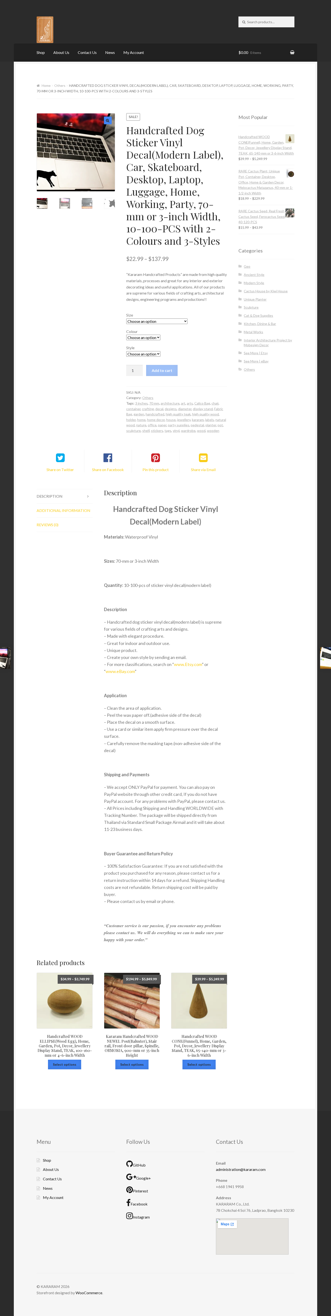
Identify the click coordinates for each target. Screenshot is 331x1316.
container (133, 409)
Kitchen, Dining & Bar (260, 324)
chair (215, 403)
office (152, 425)
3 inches (141, 403)
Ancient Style (254, 275)
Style (130, 347)
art (183, 403)
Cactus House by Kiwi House (266, 291)
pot (220, 425)
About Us (61, 52)
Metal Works (253, 332)
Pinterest (140, 1191)
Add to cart (162, 370)
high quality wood (205, 414)
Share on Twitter (60, 469)
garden (139, 414)
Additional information (63, 510)
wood (201, 431)
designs (171, 409)
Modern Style (254, 283)
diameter (184, 409)
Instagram (141, 1217)
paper (162, 425)
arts (190, 403)
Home (46, 85)
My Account (133, 52)
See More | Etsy (256, 353)
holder (131, 420)
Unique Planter (255, 299)
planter (210, 425)
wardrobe (188, 431)
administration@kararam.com (241, 1169)
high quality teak (178, 414)
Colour (132, 331)
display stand (203, 409)
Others (59, 85)
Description (50, 496)
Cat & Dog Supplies (258, 315)
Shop (41, 52)
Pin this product (155, 469)
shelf (146, 431)
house (171, 420)
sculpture (133, 431)
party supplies (178, 425)
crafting (148, 409)
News (110, 52)
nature (141, 425)
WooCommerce (89, 1292)
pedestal (197, 425)
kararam (198, 420)
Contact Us (87, 52)
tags (168, 431)
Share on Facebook (108, 469)
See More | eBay (256, 361)
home (141, 420)
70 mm (154, 403)
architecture (170, 403)
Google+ (143, 1178)
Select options (64, 1064)
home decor (156, 420)
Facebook (139, 1204)
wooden (213, 431)
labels (209, 420)
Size (129, 315)
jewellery (183, 420)
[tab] (65, 496)
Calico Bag (202, 403)
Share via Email (203, 469)
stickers (157, 431)
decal (159, 409)
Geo (247, 266)
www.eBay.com (120, 671)
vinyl (176, 431)
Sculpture (251, 307)
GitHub (139, 1165)
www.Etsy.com (188, 664)
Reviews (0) (47, 524)
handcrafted (155, 414)
